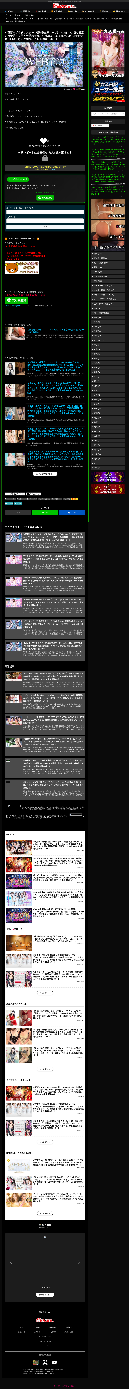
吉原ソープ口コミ (45, 499)
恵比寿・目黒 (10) (101, 258)
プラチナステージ (34, 494)
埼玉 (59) (97, 336)
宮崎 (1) (97, 463)
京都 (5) (97, 413)
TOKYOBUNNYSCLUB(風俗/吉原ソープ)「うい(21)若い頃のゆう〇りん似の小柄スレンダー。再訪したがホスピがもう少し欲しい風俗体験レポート (108, 190)
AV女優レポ (53, 1327)
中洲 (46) (97, 454)
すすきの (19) (99, 340)
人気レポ (37, 1332)
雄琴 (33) (97, 409)
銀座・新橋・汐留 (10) (103, 286)
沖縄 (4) (97, 468)
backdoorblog (45, 1346)
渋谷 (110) (98, 254)
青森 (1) (97, 345)
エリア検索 (52, 1332)
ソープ (10, 494)
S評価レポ (37, 1327)
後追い (75, 499)
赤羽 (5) (97, 308)
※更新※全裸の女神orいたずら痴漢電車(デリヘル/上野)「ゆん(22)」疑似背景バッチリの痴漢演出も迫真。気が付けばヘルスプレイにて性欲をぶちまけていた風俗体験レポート (108, 153)
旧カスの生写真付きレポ (44, 474)
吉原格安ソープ (57, 499)
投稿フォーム (44, 1312)
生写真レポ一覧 (44, 1295)
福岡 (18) (97, 450)
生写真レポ (68, 1327)
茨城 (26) (97, 327)
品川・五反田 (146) (102, 263)
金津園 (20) (98, 404)
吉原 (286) (98, 281)
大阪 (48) (97, 418)
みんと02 (19, 503)
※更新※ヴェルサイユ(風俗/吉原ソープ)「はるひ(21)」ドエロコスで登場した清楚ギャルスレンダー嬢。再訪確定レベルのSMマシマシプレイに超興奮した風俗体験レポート (108, 178)
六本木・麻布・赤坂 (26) (104, 290)
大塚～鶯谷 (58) (100, 276)
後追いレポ (21, 1332)
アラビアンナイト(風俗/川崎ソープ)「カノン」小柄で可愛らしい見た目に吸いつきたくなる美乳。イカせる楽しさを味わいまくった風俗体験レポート (108, 140)
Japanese (98, 125)
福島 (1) (97, 359)
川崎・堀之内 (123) (102, 313)
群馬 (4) (97, 363)
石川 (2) (97, 381)
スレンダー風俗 (11, 499)
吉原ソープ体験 (32, 499)
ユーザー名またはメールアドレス (20, 208)
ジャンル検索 (68, 1332)
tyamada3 (10, 503)
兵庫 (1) (97, 422)
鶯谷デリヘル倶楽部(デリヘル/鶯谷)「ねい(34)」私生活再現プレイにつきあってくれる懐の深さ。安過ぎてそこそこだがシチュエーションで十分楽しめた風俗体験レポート (108, 165)
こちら (52, 169)
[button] (72, 512)
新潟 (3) (97, 372)
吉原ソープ (22, 499)
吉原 (16, 494)
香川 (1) (97, 445)
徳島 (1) (97, 440)
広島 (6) (97, 436)
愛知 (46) (97, 399)
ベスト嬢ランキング (45, 1336)
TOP (21, 1327)
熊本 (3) (97, 459)
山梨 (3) (97, 386)
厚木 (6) (97, 322)
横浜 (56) (97, 317)
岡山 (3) (97, 431)
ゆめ (22, 494)
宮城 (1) (97, 354)
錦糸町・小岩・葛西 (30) (104, 295)
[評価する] (43, 141)
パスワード (11, 217)
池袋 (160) (98, 272)
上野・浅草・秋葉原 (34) (104, 304)
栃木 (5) (97, 368)
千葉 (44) (97, 331)
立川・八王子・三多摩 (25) (105, 299)
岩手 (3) (97, 349)
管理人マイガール (45, 1341)
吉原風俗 (67, 499)
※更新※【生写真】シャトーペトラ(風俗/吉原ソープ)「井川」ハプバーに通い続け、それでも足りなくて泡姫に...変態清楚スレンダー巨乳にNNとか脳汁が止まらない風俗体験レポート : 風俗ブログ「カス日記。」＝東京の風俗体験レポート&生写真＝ (55, 388)
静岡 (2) (97, 395)
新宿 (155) (98, 267)
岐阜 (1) (97, 390)
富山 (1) (97, 377)
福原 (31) (97, 427)
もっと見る (44, 993)
